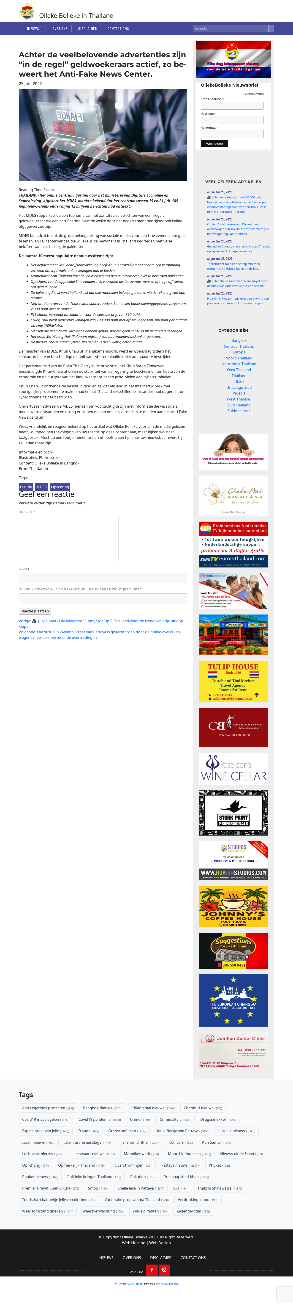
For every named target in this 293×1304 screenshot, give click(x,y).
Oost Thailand (239, 369)
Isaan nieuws (38, 1142)
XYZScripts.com (170, 1283)
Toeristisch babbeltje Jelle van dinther (58, 1199)
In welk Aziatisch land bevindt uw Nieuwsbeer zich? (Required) (81, 589)
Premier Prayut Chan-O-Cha (50, 1188)
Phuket (219, 1165)
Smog (98, 1188)
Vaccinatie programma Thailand (136, 1199)
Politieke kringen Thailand (93, 1176)
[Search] (271, 28)
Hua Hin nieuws (236, 1130)
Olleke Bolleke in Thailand (76, 15)
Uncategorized (239, 387)
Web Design (160, 1242)
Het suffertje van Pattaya (181, 1130)
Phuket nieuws (39, 1176)
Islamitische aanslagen (87, 1142)
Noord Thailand (238, 358)
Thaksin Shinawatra (219, 1188)
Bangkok (239, 340)
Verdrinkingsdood (197, 1199)
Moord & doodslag (189, 1153)
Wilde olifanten (150, 1211)
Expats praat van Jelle (45, 1130)
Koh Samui (216, 1142)
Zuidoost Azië (239, 410)
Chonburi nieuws (202, 1107)
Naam (24, 568)
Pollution (142, 1176)
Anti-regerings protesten (47, 1107)
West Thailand (239, 399)
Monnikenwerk (141, 1153)
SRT (180, 1188)
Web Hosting (133, 1242)
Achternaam (209, 127)
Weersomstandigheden (47, 1211)
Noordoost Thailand (239, 363)
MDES (41, 486)
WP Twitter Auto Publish (129, 1283)
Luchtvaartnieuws (42, 1153)
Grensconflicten (126, 1130)
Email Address (212, 99)
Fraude (26, 486)
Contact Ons (118, 28)
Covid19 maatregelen (45, 1119)
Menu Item (152, 1270)
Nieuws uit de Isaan (241, 1153)
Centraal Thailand (239, 346)
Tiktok (239, 381)
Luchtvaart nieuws (93, 1153)
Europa (239, 352)
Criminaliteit (175, 1119)
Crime (140, 1119)
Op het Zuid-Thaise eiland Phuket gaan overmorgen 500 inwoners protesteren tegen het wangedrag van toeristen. (238, 229)
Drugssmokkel (217, 1119)
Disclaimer (87, 28)
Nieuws (33, 28)
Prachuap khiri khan (186, 1176)
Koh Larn (180, 1142)
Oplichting (60, 486)
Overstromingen (133, 1165)
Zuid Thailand (239, 405)
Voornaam (208, 113)
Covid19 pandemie (99, 1119)
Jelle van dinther (140, 1142)
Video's (239, 393)
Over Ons (60, 28)
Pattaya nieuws (180, 1165)
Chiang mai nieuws (153, 1107)
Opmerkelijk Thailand (81, 1165)
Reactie (27, 512)
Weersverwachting (102, 1211)
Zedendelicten (193, 1211)
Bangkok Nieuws (102, 1107)
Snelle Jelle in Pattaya (140, 1188)
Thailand (239, 375)
